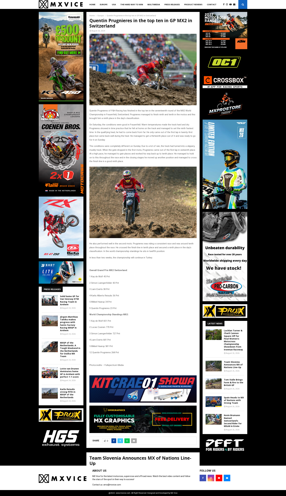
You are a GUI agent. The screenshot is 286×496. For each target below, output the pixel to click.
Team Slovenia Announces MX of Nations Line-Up (233, 364)
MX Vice (174, 493)
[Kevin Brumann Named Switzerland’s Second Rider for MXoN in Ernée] (214, 419)
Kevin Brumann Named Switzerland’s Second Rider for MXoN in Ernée (233, 421)
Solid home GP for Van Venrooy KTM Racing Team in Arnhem (69, 300)
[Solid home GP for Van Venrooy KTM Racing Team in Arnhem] (50, 300)
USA (114, 4)
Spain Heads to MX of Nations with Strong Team (234, 400)
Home (92, 4)
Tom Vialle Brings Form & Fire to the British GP (233, 382)
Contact (211, 4)
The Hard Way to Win (131, 4)
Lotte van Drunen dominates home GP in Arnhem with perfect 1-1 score (70, 372)
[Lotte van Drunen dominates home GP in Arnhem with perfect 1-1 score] (50, 372)
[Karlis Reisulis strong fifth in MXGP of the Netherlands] (50, 393)
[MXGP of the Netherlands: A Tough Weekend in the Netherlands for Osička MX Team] (50, 346)
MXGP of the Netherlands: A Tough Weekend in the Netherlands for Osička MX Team (70, 349)
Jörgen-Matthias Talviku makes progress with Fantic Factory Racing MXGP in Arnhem (69, 323)
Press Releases (172, 4)
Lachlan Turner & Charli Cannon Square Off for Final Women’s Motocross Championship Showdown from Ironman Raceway (233, 340)
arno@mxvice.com (112, 484)
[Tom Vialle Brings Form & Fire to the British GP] (214, 383)
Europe (103, 4)
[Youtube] (231, 4)
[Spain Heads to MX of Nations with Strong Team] (214, 401)
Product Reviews (193, 4)
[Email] (235, 4)
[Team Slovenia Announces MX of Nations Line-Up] (214, 366)
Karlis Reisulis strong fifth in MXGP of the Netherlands (67, 393)
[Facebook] (224, 4)
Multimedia (153, 4)
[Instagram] (227, 4)
